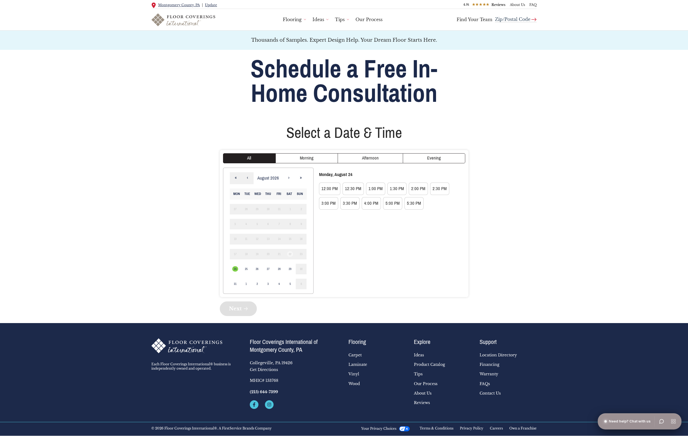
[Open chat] (661, 421)
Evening (434, 158)
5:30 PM (414, 203)
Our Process (369, 19)
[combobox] (516, 17)
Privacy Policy (471, 428)
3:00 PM (328, 203)
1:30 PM (397, 188)
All (249, 158)
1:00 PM (375, 188)
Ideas (318, 19)
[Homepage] (196, 345)
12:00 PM (329, 188)
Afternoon (370, 158)
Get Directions (264, 370)
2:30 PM (440, 188)
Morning (307, 158)
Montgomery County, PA (179, 5)
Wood (354, 384)
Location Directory (498, 355)
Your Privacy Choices (378, 429)
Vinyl (353, 374)
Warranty (489, 374)
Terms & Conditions (436, 428)
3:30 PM (350, 203)
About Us (517, 5)
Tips (340, 19)
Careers (496, 428)
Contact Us (490, 393)
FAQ (533, 5)
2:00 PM (418, 188)
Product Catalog (429, 364)
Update (211, 5)
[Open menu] (673, 421)
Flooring (292, 19)
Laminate (357, 364)
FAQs (485, 384)
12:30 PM (353, 188)
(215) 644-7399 (264, 392)
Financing (489, 364)
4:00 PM (371, 203)
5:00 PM (392, 203)
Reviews (422, 403)
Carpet (355, 355)
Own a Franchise (523, 428)
